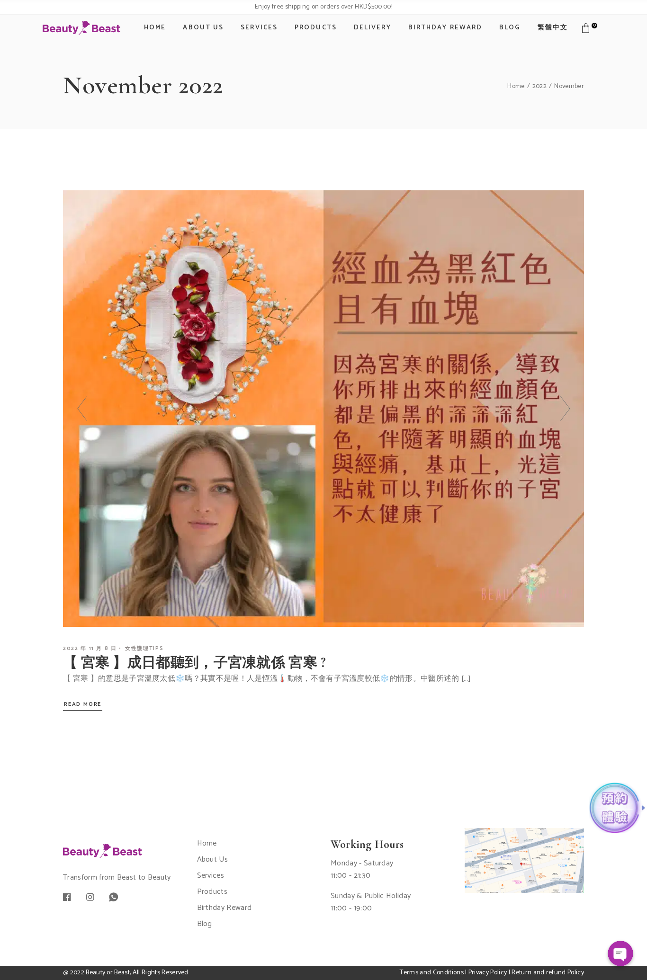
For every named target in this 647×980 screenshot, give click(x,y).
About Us (212, 859)
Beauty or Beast (108, 972)
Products (212, 891)
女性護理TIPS (144, 648)
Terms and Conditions (431, 972)
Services (211, 875)
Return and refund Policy (548, 972)
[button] (82, 408)
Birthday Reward (224, 907)
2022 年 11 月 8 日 (90, 648)
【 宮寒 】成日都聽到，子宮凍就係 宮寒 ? (194, 662)
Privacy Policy (487, 972)
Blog (204, 924)
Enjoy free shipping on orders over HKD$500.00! (323, 6)
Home (207, 843)
